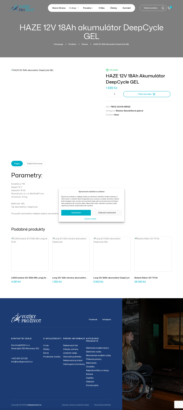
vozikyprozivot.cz (34, 405)
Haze (116, 114)
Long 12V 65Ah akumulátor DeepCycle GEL (111, 277)
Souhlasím (76, 212)
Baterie (119, 110)
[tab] (17, 163)
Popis (17, 163)
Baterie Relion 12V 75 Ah (146, 277)
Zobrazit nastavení (107, 212)
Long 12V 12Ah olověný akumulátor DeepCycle (69, 277)
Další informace (34, 163)
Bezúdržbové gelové (133, 110)
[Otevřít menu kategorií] (78, 8)
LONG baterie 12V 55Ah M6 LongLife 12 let (29, 277)
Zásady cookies (90, 219)
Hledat (164, 8)
